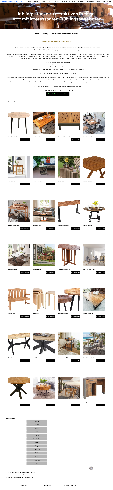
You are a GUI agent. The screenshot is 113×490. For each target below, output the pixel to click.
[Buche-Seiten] (45, 1)
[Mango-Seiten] (83, 1)
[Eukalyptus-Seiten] (69, 1)
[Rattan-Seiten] (107, 1)
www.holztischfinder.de (11, 469)
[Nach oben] (91, 468)
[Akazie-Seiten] (30, 1)
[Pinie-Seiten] (99, 1)
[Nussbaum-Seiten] (93, 1)
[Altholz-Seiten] (38, 1)
